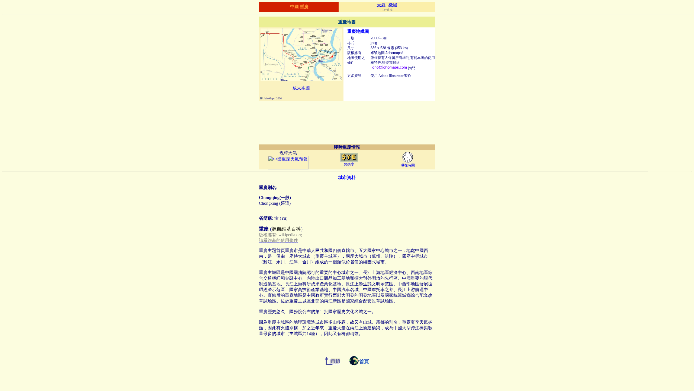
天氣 (381, 4)
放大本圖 (301, 88)
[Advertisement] (347, 118)
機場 (392, 4)
